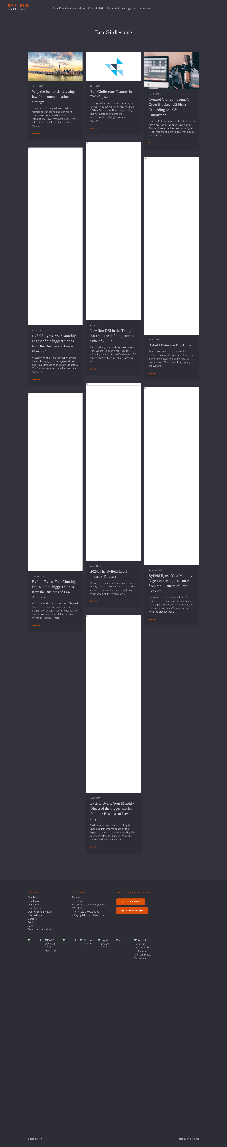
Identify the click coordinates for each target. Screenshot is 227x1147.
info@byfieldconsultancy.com (88, 915)
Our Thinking (35, 901)
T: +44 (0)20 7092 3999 (86, 911)
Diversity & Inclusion (39, 929)
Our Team (33, 897)
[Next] (125, 867)
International (35, 915)
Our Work (33, 904)
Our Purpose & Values (40, 911)
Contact (32, 922)
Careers (32, 919)
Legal (31, 926)
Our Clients (34, 908)
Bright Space (193, 1139)
